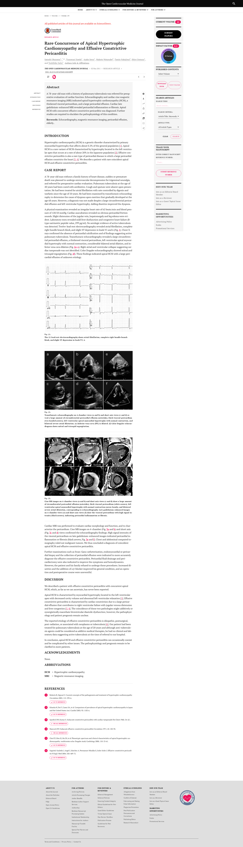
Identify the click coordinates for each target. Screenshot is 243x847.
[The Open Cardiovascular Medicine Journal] (187, 797)
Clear (165, 136)
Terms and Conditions (52, 842)
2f (74, 253)
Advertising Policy (164, 221)
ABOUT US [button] (90, 10)
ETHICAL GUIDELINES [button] (109, 10)
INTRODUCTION (35, 97)
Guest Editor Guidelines (106, 810)
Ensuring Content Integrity (107, 801)
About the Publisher (52, 795)
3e (87, 539)
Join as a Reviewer (164, 198)
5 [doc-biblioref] (122, 598)
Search (176, 136)
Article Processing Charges (81, 795)
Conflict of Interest (130, 798)
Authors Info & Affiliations (77, 63)
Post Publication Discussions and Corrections (129, 813)
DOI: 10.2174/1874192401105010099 (59, 72)
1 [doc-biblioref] (120, 145)
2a (75, 246)
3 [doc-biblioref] (75, 159)
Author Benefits (77, 798)
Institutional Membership (80, 817)
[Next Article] (144, 77)
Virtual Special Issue (105, 814)
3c (50, 532)
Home (80, 10)
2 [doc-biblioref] (116, 152)
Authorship (75, 808)
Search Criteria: (165, 112)
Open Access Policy (52, 805)
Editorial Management (105, 795)
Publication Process (104, 820)
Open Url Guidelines (53, 808)
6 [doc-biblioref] (107, 624)
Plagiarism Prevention (131, 807)
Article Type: (164, 123)
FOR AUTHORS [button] (157, 10)
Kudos (158, 225)
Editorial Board (51, 798)
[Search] (234, 4)
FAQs (47, 802)
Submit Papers (168, 34)
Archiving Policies (78, 792)
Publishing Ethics (130, 819)
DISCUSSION (36, 105)
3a (107, 529)
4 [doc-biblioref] (77, 159)
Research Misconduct (131, 823)
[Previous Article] (138, 77)
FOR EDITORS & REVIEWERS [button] (134, 10)
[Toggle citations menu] (59, 723)
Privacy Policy (66, 842)
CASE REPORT (36, 101)
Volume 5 (55, 16)
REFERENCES (36, 109)
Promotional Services (165, 228)
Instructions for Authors (80, 820)
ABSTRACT (37, 93)
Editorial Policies (104, 798)
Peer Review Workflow (105, 817)
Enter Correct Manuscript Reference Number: (168, 155)
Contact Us (77, 842)
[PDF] (54, 77)
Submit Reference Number (169, 173)
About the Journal (52, 792)
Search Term (161, 101)
